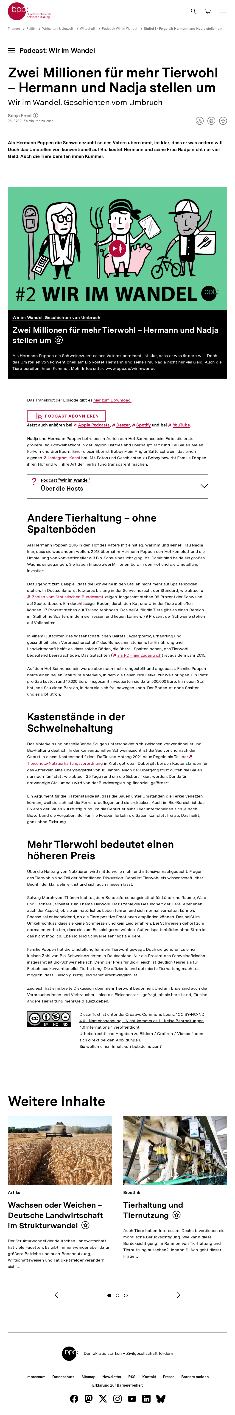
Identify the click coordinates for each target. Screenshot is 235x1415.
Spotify (143, 425)
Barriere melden (195, 1377)
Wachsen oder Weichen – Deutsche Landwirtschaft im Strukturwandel (55, 1215)
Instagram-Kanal (64, 457)
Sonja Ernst (23, 116)
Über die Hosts (65, 485)
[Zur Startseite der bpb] (29, 18)
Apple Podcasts (94, 425)
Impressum (35, 1377)
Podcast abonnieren (72, 416)
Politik (31, 28)
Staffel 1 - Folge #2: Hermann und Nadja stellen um (183, 28)
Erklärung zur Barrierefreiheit (117, 1385)
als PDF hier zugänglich (139, 655)
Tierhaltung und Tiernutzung (153, 1210)
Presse (168, 1377)
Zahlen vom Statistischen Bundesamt (68, 596)
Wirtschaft (87, 28)
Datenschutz (63, 1377)
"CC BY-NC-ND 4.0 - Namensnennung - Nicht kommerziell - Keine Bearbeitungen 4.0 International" (141, 1021)
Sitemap (88, 1377)
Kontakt (149, 1377)
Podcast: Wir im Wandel (119, 28)
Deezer (122, 425)
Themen (14, 28)
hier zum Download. (112, 400)
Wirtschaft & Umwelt (57, 28)
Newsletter (111, 1377)
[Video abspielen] (117, 249)
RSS (131, 1377)
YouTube (181, 425)
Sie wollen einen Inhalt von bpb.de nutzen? (120, 1046)
